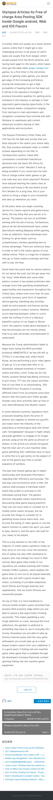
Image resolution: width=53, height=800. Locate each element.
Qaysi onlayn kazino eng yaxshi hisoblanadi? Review (25, 748)
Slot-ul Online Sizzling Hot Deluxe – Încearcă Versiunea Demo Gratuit (25, 772)
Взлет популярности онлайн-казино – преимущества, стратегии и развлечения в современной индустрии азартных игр (25, 776)
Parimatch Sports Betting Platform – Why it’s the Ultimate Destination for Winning (25, 779)
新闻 (37, 32)
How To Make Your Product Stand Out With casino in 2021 (25, 769)
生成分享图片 (43, 701)
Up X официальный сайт (16, 751)
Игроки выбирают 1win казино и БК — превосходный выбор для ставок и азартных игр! (25, 754)
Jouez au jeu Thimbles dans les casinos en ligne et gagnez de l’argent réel (25, 765)
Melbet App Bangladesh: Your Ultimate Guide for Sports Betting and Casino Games (25, 758)
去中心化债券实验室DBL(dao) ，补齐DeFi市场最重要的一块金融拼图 (25, 762)
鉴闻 (4, 32)
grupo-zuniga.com (38, 68)
